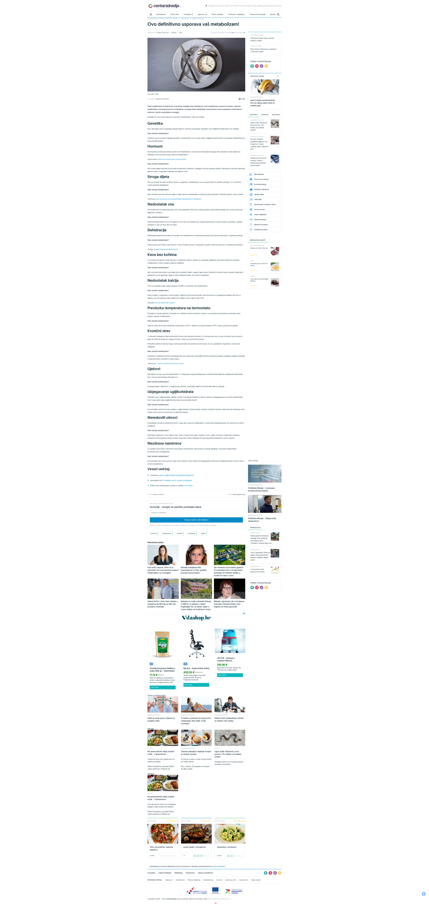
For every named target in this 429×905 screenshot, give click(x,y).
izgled (203, 533)
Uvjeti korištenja (164, 873)
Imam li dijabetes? (260, 215)
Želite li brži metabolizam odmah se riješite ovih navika (229, 719)
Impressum (190, 873)
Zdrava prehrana (256, 97)
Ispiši (180, 32)
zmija (216, 748)
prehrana (154, 533)
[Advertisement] (265, 375)
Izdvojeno (253, 115)
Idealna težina (259, 194)
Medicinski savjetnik (255, 485)
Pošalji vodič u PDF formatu (196, 520)
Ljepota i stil (202, 14)
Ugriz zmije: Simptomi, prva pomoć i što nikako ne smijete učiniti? (227, 754)
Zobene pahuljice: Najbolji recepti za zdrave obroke (196, 752)
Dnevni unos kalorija (261, 179)
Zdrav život (174, 14)
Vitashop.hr (169, 880)
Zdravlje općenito (197, 19)
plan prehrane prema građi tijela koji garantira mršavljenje (178, 199)
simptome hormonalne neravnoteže (171, 159)
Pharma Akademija (194, 880)
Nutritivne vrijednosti (261, 189)
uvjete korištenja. (219, 866)
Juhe (251, 261)
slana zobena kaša (188, 748)
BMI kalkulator (259, 174)
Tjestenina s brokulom (226, 847)
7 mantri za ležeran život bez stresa (169, 363)
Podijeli (174, 32)
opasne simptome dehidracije (165, 249)
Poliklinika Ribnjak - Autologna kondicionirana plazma (261, 489)
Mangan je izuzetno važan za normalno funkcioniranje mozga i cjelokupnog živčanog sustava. (245, 6)
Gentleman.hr (180, 880)
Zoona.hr (219, 880)
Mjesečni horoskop (261, 225)
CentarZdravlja (164, 6)
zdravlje (179, 533)
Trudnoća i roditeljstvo (236, 14)
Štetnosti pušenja (260, 220)
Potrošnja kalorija (260, 184)
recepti (149, 748)
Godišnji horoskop (260, 230)
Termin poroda (259, 210)
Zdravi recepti (256, 880)
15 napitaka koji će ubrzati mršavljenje (176, 480)
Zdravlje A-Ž (188, 14)
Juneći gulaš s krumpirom (194, 847)
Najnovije (264, 115)
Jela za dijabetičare (257, 245)
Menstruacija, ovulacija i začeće (265, 204)
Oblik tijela (258, 199)
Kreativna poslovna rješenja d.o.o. (219, 899)
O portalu (151, 873)
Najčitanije (276, 115)
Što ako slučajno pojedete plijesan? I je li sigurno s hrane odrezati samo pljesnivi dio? (259, 144)
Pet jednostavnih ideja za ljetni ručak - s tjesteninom (160, 752)
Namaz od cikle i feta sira (259, 248)
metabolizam (166, 533)
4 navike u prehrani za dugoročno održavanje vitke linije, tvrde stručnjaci (196, 721)
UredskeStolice (208, 880)
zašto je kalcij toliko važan (164, 303)
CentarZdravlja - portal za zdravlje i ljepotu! (162, 19)
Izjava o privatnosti (205, 873)
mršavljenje (191, 533)
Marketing (179, 873)
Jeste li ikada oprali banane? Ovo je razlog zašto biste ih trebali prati (262, 103)
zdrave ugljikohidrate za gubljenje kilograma (176, 475)
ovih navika (188, 485)
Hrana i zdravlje (217, 14)
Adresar (273, 14)
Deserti (252, 276)
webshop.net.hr (230, 880)
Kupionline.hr (243, 880)
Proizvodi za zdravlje (257, 14)
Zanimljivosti (161, 14)
